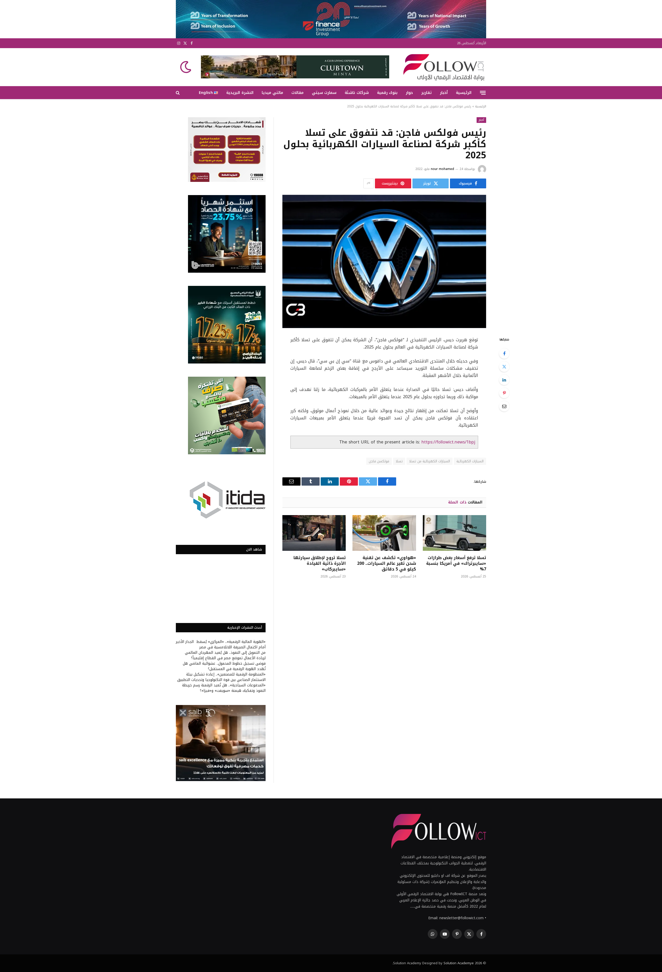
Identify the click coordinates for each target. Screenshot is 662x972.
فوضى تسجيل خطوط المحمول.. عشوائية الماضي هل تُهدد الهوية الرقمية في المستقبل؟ (224, 666)
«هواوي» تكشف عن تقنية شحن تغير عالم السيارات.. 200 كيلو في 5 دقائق (386, 563)
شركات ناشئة (356, 92)
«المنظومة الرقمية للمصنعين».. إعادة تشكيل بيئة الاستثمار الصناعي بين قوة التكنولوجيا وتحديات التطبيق (221, 677)
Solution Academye (458, 963)
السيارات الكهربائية (470, 461)
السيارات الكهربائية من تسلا (429, 461)
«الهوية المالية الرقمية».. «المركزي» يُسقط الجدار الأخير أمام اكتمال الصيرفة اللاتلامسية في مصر (221, 644)
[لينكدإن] (504, 380)
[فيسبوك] (504, 353)
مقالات (297, 92)
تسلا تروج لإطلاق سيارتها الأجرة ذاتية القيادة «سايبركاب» (319, 563)
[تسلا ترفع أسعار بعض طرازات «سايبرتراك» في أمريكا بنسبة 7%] (454, 533)
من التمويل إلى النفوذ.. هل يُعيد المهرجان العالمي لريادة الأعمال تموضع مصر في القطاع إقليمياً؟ (225, 655)
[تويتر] (504, 366)
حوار (409, 92)
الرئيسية (463, 92)
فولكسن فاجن (379, 461)
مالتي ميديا (272, 92)
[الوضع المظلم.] (186, 67)
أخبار (444, 92)
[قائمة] (483, 93)
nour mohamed (442, 169)
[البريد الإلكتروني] (504, 406)
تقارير (426, 92)
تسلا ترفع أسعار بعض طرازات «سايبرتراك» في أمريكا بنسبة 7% (456, 563)
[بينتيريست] (504, 393)
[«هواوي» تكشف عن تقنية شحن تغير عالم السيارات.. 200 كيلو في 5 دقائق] (384, 533)
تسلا (399, 461)
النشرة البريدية (239, 92)
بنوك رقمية (387, 92)
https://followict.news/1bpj (448, 442)
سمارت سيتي (324, 92)
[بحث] (178, 93)
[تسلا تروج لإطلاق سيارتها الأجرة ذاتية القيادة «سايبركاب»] (314, 533)
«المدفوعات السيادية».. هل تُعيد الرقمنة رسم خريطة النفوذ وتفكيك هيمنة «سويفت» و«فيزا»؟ (224, 688)
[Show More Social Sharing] (368, 183)
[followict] (442, 67)
